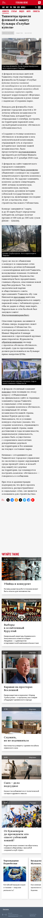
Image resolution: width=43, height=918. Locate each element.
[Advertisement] (21, 528)
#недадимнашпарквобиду (15, 315)
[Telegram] (24, 500)
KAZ (3, 7)
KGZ (7, 7)
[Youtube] (32, 500)
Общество (19, 33)
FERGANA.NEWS (22, 2)
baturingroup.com (13, 916)
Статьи (14, 11)
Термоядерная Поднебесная (11, 862)
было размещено (29, 169)
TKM (14, 7)
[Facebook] (28, 500)
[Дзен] (20, 500)
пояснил (6, 391)
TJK (11, 7)
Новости (5, 11)
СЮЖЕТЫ (36, 11)
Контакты (6, 909)
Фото (29, 11)
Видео (21, 11)
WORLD (23, 7)
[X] (8, 500)
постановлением (27, 151)
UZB (18, 7)
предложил (19, 297)
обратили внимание (12, 342)
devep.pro (32, 915)
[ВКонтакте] (12, 500)
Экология (28, 33)
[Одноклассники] (16, 500)
